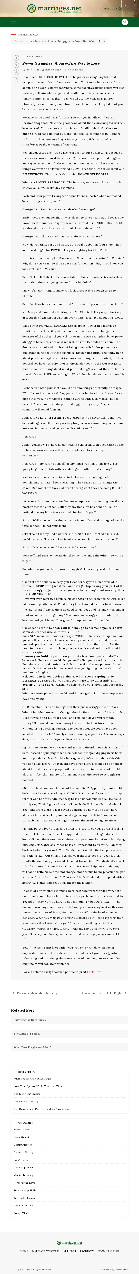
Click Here (94, 972)
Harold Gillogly (53, 69)
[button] (113, 8)
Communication (23, 1144)
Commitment (21, 1137)
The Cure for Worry (26, 1101)
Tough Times (22, 1213)
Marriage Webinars (45, 1251)
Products (87, 1251)
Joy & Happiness (24, 1167)
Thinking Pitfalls (24, 1205)
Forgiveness (21, 1159)
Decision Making (24, 1152)
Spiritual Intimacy (24, 1197)
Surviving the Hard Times (30, 1019)
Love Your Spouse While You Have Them (38, 1086)
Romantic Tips (108, 1251)
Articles (70, 1251)
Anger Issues (34, 57)
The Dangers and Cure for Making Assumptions (43, 1109)
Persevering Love (24, 1182)
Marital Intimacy (23, 1175)
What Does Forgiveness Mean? (33, 1047)
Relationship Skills (25, 1190)
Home (24, 1251)
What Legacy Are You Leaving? (32, 1078)
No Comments (75, 69)
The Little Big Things (27, 1033)
